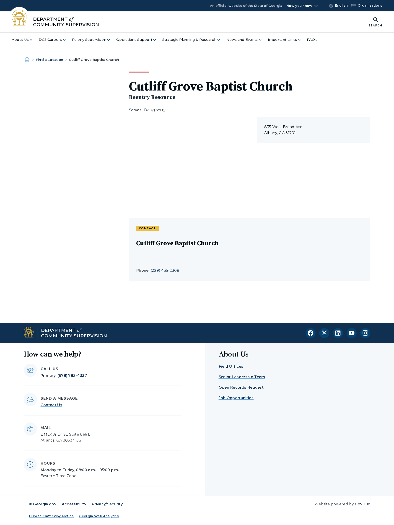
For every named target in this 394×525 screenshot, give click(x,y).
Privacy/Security (107, 504)
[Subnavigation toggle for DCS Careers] (67, 40)
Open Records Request (241, 387)
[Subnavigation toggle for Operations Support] (157, 40)
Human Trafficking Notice (51, 516)
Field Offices (231, 366)
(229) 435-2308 (165, 270)
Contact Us (51, 405)
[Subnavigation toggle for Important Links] (302, 40)
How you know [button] (299, 6)
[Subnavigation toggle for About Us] (34, 40)
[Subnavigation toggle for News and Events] (263, 40)
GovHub (362, 504)
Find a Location (49, 59)
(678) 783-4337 (72, 375)
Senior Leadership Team (242, 377)
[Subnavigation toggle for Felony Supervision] (111, 40)
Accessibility (74, 504)
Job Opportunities (236, 398)
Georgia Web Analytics (99, 516)
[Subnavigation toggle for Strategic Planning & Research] (221, 40)
